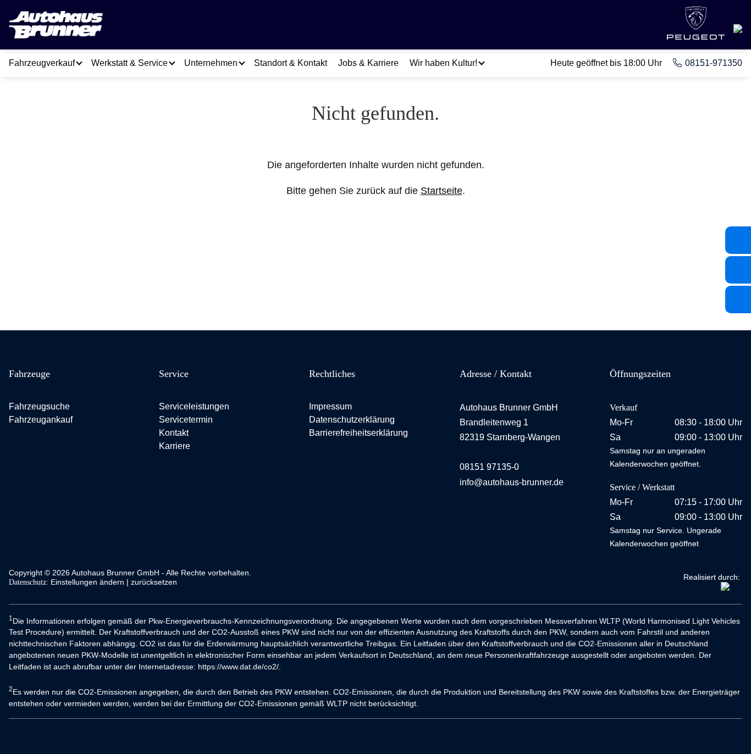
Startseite (441, 190)
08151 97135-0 (489, 467)
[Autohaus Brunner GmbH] (56, 26)
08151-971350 (713, 63)
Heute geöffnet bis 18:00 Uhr (606, 63)
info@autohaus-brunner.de (512, 482)
